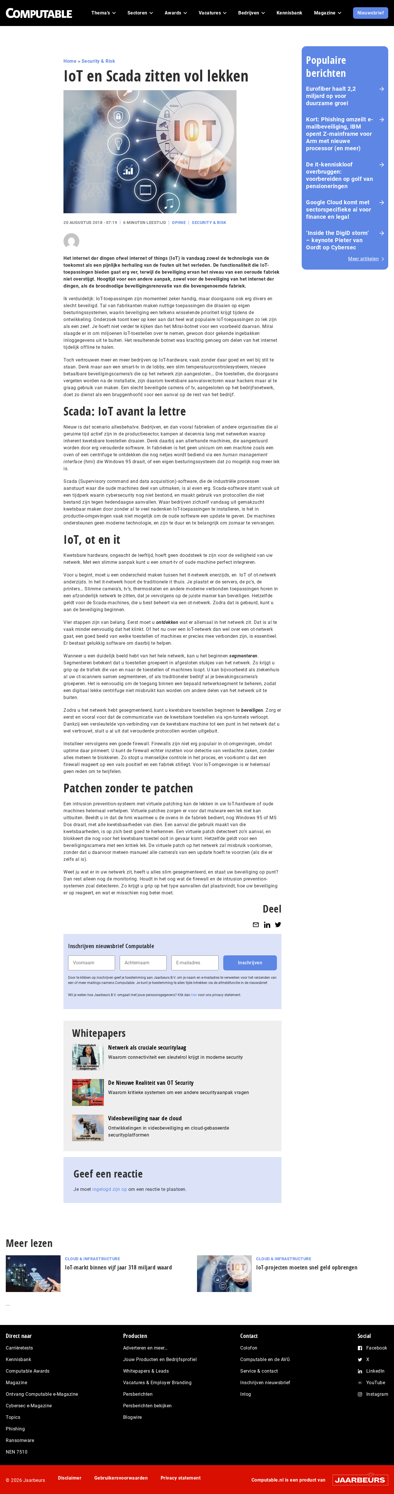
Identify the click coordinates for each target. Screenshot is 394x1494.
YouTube (375, 1382)
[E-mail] (255, 924)
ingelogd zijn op (109, 1189)
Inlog (245, 1394)
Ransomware (20, 1440)
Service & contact (259, 1371)
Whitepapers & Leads (146, 1371)
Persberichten (138, 1394)
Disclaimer (69, 1478)
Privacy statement (181, 1478)
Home (69, 61)
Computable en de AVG (265, 1359)
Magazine (16, 1382)
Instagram (377, 1394)
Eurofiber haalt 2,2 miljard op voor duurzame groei (331, 96)
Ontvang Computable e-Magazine (42, 1394)
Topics (13, 1417)
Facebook (376, 1348)
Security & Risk (98, 61)
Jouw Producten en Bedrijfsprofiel (160, 1359)
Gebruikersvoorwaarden (121, 1478)
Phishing (15, 1429)
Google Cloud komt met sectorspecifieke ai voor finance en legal (338, 209)
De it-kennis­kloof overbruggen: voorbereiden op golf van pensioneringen (339, 175)
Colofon (249, 1348)
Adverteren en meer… (145, 1348)
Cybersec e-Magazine (29, 1405)
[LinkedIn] (267, 924)
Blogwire (132, 1417)
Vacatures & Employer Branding (157, 1382)
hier (194, 995)
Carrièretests (19, 1348)
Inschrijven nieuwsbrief (265, 1382)
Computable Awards (28, 1371)
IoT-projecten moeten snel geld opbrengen (306, 1267)
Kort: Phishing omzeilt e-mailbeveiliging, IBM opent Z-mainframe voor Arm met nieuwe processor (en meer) (340, 134)
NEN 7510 (16, 1452)
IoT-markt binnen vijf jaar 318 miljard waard (118, 1267)
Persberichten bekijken (147, 1405)
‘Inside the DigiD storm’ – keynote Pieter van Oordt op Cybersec (337, 240)
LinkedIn (375, 1371)
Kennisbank (18, 1359)
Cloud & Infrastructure (92, 1258)
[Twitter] (278, 924)
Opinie (179, 222)
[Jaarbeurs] (357, 1480)
